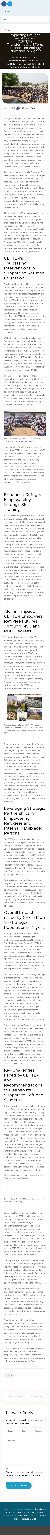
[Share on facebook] (5, 1383)
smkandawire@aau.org (23, 1509)
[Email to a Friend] (16, 1383)
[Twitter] (9, 4)
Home (15, 57)
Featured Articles (28, 57)
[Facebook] (4, 4)
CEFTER (9, 1375)
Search (25, 1530)
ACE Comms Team (28, 108)
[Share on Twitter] (9, 1383)
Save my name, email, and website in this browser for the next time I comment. (24, 1474)
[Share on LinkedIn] (12, 1383)
